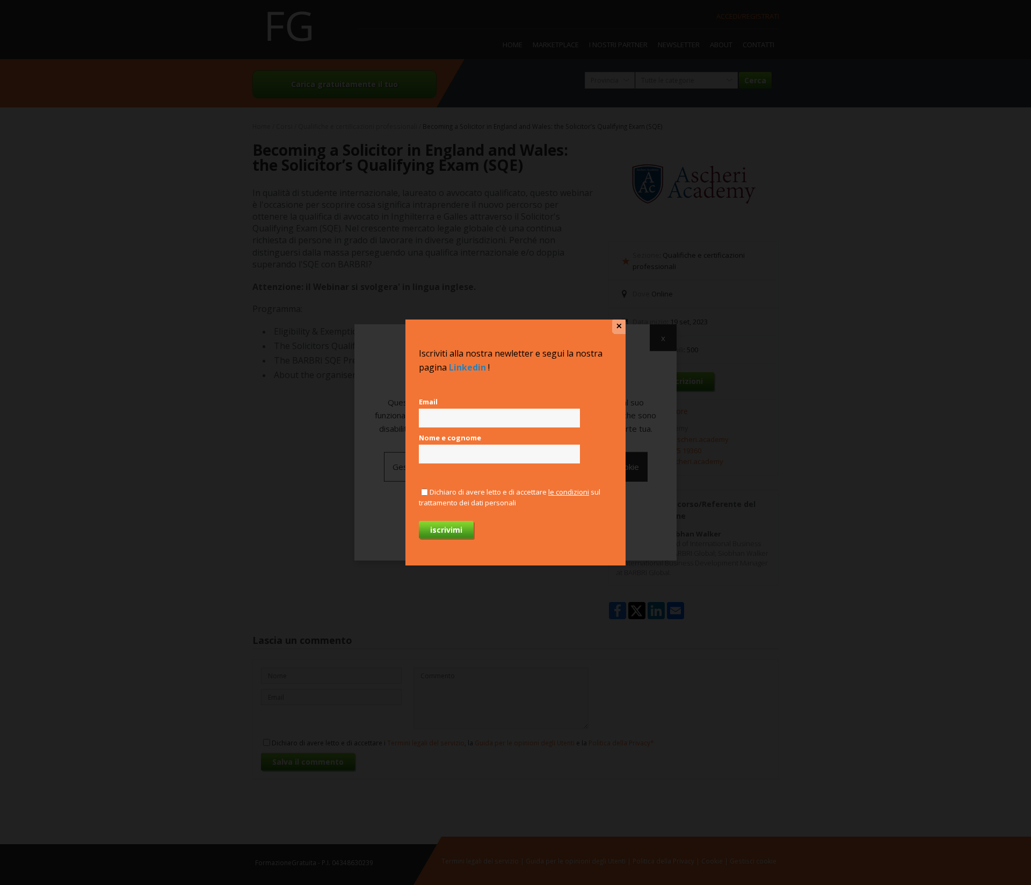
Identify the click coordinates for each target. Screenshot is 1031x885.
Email (428, 402)
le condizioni (568, 492)
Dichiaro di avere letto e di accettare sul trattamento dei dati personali (509, 497)
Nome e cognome (450, 437)
